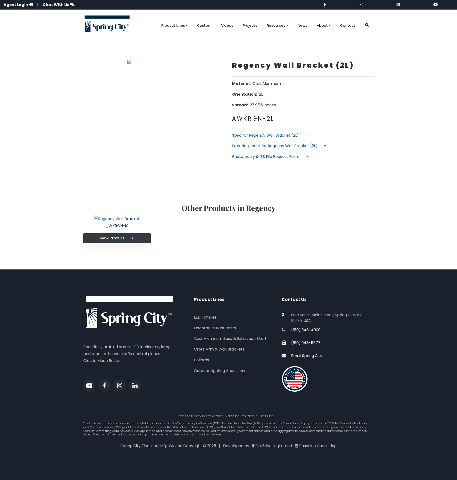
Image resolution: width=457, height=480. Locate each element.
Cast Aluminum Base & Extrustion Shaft (230, 338)
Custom (204, 25)
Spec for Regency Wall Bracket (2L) (265, 135)
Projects (250, 25)
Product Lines (173, 25)
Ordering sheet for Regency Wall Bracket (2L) (275, 146)
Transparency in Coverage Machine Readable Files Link (225, 415)
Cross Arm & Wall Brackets (219, 349)
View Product (112, 238)
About (322, 25)
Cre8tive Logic (268, 446)
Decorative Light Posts (215, 328)
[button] (367, 25)
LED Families (205, 317)
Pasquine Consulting (318, 446)
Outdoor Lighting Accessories (221, 370)
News (302, 25)
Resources (276, 25)
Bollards (201, 360)
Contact (347, 25)
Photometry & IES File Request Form (265, 156)
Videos (227, 25)
